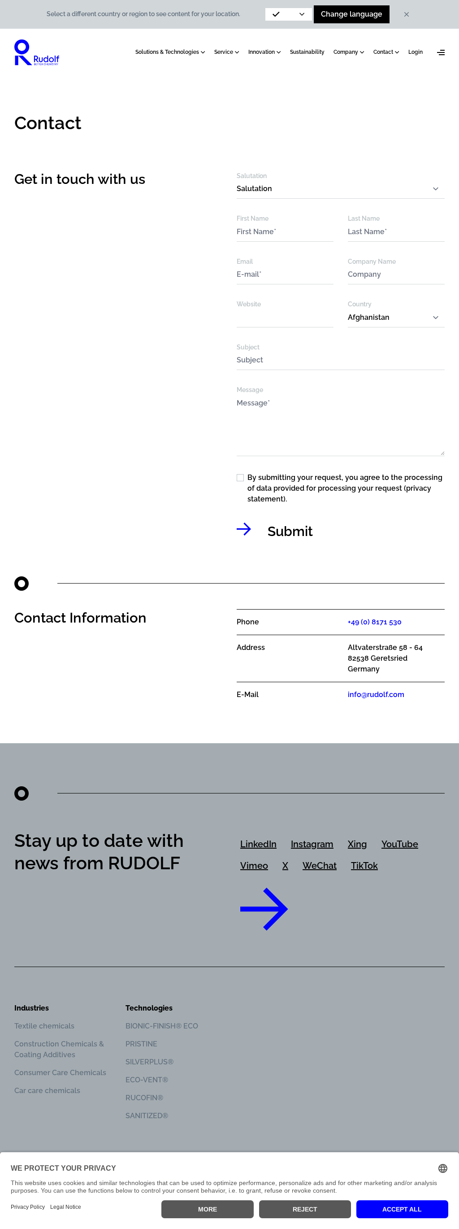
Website (249, 304)
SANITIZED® (147, 1115)
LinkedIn (258, 844)
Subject (248, 347)
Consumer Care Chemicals (60, 1072)
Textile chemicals (44, 1026)
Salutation (252, 175)
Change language (351, 14)
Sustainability (307, 52)
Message (250, 389)
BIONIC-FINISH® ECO (162, 1026)
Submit (290, 531)
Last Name (364, 218)
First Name (252, 218)
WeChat (320, 865)
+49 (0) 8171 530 (375, 622)
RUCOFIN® (144, 1098)
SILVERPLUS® (149, 1062)
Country (360, 304)
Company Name (372, 261)
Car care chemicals (47, 1090)
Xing (357, 844)
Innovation (261, 52)
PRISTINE (141, 1044)
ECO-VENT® (147, 1080)
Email (245, 261)
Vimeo (254, 865)
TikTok (364, 865)
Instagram (312, 844)
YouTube (399, 844)
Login (415, 52)
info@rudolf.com (376, 694)
